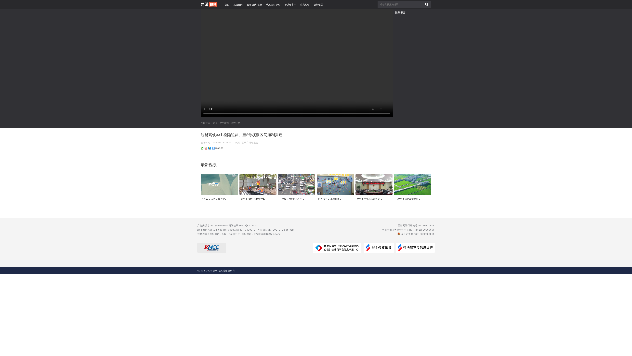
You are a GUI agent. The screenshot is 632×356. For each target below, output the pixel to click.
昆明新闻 (224, 122)
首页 (227, 4)
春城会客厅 (290, 4)
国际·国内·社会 (254, 4)
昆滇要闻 (238, 4)
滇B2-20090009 (425, 229)
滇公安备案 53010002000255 (418, 234)
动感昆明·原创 (273, 4)
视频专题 (318, 4)
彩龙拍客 (304, 4)
